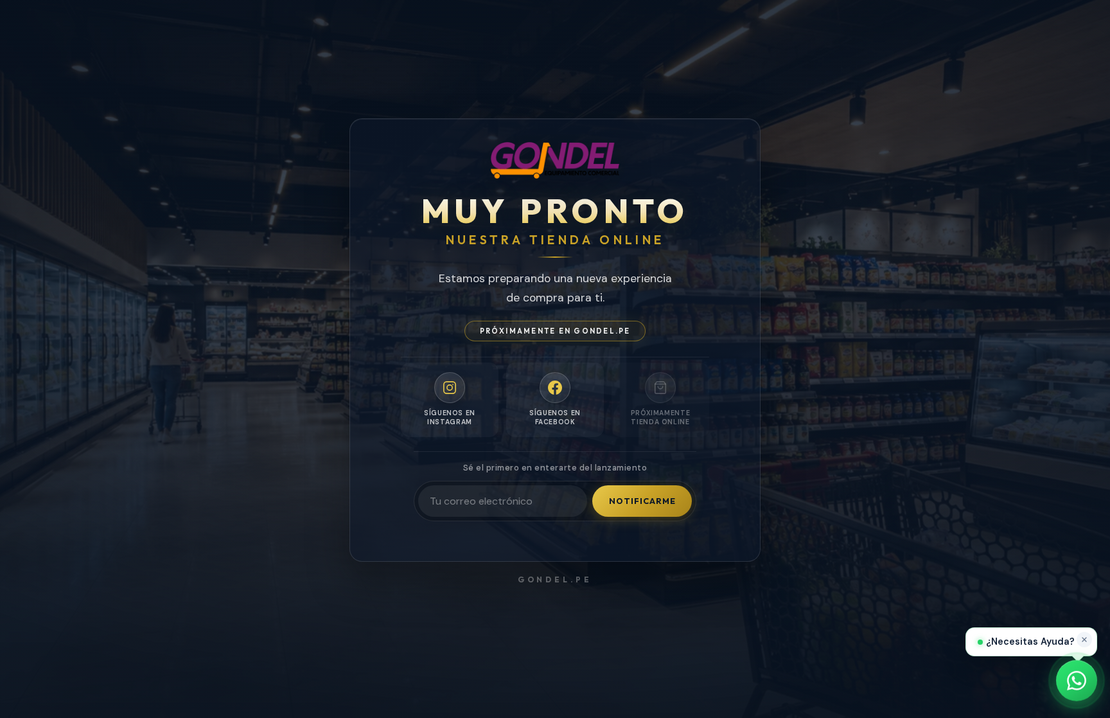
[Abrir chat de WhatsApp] (1076, 683)
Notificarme (642, 501)
